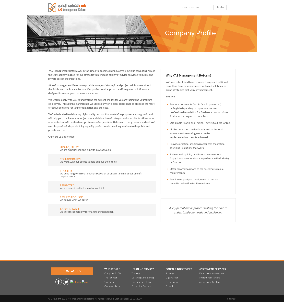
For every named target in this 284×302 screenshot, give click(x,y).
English (220, 7)
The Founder (110, 277)
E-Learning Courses (141, 286)
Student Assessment (209, 277)
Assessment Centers (209, 281)
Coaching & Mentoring (142, 277)
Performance (172, 281)
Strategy (170, 273)
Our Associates (112, 286)
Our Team (109, 281)
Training (135, 273)
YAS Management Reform (80, 298)
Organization (172, 277)
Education (170, 286)
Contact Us (72, 271)
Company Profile (112, 273)
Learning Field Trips (141, 281)
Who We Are (112, 269)
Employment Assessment (212, 273)
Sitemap (231, 298)
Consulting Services (179, 269)
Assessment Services (212, 269)
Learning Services (142, 269)
